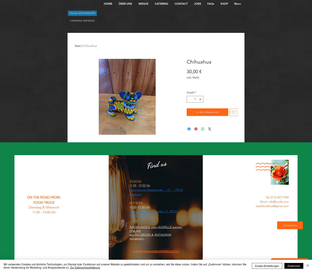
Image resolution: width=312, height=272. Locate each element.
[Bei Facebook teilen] (189, 129)
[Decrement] (189, 99)
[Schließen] (308, 266)
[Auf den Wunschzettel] (233, 112)
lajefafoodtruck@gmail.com (272, 206)
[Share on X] (209, 129)
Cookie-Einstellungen (267, 266)
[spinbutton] (195, 99)
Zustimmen (293, 266)
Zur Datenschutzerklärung (85, 267)
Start (78, 46)
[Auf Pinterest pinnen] (196, 129)
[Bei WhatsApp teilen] (203, 129)
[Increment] (200, 99)
